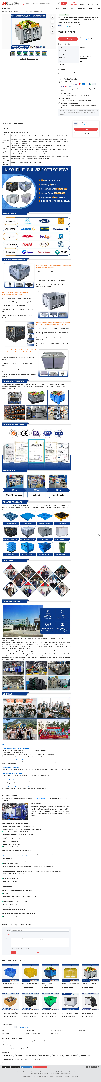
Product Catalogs (23, 1027)
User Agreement (59, 1076)
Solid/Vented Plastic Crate (32, 1033)
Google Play (15, 1067)
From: (8, 930)
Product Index (77, 1071)
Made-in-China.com (44, 1073)
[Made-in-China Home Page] (10, 3)
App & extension (81, 8)
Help (72, 8)
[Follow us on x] (89, 1067)
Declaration (67, 1076)
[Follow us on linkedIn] (98, 1067)
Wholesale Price (59, 1071)
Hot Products (18, 1071)
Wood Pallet (19, 1055)
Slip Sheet (18, 856)
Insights (83, 1071)
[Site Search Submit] (64, 3)
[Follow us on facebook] (87, 1067)
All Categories (7, 8)
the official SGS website (39, 798)
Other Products (54, 1033)
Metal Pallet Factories (30, 1055)
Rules (98, 8)
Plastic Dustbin (33, 854)
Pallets (27, 1048)
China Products (26, 1071)
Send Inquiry (68, 39)
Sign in (97, 4)
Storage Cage (19, 1048)
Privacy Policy (75, 1076)
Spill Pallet (25, 856)
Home (3, 11)
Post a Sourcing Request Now (45, 952)
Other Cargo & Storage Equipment (33, 11)
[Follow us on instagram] (92, 1067)
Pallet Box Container (22, 1059)
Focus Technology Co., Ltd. (39, 1076)
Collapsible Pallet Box (61, 854)
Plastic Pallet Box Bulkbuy (36, 1059)
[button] (59, 3)
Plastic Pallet (15, 854)
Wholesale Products (50, 1071)
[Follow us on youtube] (94, 1067)
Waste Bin (40, 854)
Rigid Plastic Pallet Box (56, 1030)
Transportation (10, 11)
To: (9, 934)
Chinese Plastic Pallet (85, 1055)
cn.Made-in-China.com (65, 1073)
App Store (5, 1067)
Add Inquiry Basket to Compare (29, 59)
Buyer (64, 8)
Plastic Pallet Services (8, 1059)
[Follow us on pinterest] (96, 1067)
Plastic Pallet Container (9, 856)
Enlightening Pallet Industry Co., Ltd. (71, 25)
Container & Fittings (8, 1048)
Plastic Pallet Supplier (71, 1055)
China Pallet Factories (44, 1055)
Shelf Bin (46, 854)
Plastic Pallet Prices (58, 1055)
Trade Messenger (27, 1067)
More (3, 1062)
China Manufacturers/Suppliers (38, 1071)
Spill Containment (6, 1033)
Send (13, 952)
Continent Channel (69, 1071)
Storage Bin (52, 854)
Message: (8, 939)
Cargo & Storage (19, 11)
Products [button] (26, 3)
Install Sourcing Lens (41, 1067)
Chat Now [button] (90, 39)
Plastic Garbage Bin (80, 1030)
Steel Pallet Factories (8, 1055)
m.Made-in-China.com (54, 1073)
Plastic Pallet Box (24, 854)
